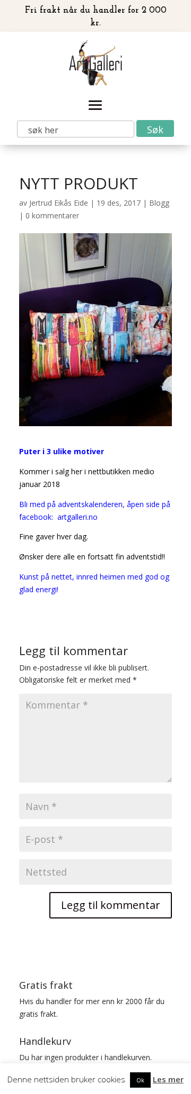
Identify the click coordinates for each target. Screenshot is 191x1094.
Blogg (159, 203)
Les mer (168, 1079)
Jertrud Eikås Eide (58, 203)
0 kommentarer (52, 215)
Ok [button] (140, 1080)
